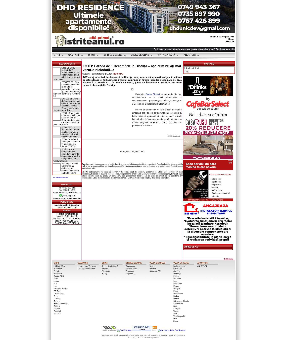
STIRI (57, 55)
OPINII (91, 55)
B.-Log (104, 274)
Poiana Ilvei (178, 294)
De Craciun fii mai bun (86, 269)
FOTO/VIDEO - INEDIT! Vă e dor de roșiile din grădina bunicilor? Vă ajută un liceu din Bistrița (70, 132)
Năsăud (152, 269)
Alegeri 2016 (59, 276)
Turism (56, 301)
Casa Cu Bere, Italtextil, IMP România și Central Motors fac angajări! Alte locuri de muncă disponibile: (66, 74)
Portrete (57, 309)
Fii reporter (106, 271)
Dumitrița (177, 274)
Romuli (176, 299)
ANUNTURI (190, 55)
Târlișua (176, 309)
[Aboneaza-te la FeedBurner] (171, 330)
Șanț (175, 306)
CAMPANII (74, 55)
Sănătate (57, 291)
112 (55, 284)
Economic (58, 274)
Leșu (175, 281)
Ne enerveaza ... (132, 269)
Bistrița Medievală (61, 304)
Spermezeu (178, 304)
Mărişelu (176, 289)
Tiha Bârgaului (179, 316)
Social (56, 271)
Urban (56, 281)
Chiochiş (176, 271)
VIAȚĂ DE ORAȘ (140, 55)
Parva (175, 291)
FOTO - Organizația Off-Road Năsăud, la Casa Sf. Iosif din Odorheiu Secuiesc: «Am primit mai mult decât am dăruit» (66, 119)
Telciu (175, 314)
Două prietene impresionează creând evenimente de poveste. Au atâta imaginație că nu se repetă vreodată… (66, 155)
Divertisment (59, 294)
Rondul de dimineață (110, 266)
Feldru (176, 276)
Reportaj (118, 74)
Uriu (175, 319)
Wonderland (130, 266)
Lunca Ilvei (177, 284)
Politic (56, 279)
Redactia (230, 41)
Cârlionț (57, 299)
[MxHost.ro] (109, 330)
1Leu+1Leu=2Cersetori (87, 266)
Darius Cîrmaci (153, 94)
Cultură (57, 306)
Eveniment (58, 269)
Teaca (175, 311)
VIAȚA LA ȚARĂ (166, 55)
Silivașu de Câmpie (181, 301)
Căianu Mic (177, 269)
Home (231, 39)
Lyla (55, 286)
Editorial (105, 269)
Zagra (175, 321)
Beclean (152, 266)
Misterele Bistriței (60, 289)
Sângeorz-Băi (154, 271)
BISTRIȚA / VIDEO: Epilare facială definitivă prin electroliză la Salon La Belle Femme (70, 168)
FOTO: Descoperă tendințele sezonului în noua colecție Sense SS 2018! (70, 143)
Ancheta (57, 314)
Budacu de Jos (179, 266)
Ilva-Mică (177, 279)
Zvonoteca (130, 271)
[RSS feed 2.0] (154, 330)
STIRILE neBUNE (112, 55)
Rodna (176, 296)
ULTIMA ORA (59, 266)
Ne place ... (130, 274)
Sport (56, 296)
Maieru (176, 286)
